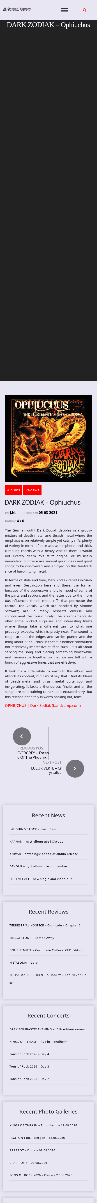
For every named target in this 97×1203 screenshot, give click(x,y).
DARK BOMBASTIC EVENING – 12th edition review (47, 1029)
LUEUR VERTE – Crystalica (46, 770)
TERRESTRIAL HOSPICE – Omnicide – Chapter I (44, 925)
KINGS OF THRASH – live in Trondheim (38, 1042)
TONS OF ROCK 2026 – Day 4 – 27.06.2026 (40, 1175)
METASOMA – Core (23, 962)
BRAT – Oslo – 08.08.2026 (28, 1163)
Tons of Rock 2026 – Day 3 (29, 1066)
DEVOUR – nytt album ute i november (38, 866)
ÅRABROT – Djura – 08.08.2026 (32, 1150)
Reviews (32, 490)
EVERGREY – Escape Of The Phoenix (33, 755)
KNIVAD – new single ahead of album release (43, 854)
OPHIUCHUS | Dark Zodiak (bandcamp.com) (43, 705)
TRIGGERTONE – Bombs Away (31, 938)
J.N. (13, 512)
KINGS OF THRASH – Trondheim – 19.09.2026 (43, 1125)
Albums (13, 490)
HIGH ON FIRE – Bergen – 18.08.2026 (37, 1138)
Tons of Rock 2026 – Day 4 (29, 1054)
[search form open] (84, 10)
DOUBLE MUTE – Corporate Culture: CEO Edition (46, 950)
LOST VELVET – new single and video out (40, 879)
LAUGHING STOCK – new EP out (33, 829)
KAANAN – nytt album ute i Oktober (37, 841)
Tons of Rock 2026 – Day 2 (29, 1079)
